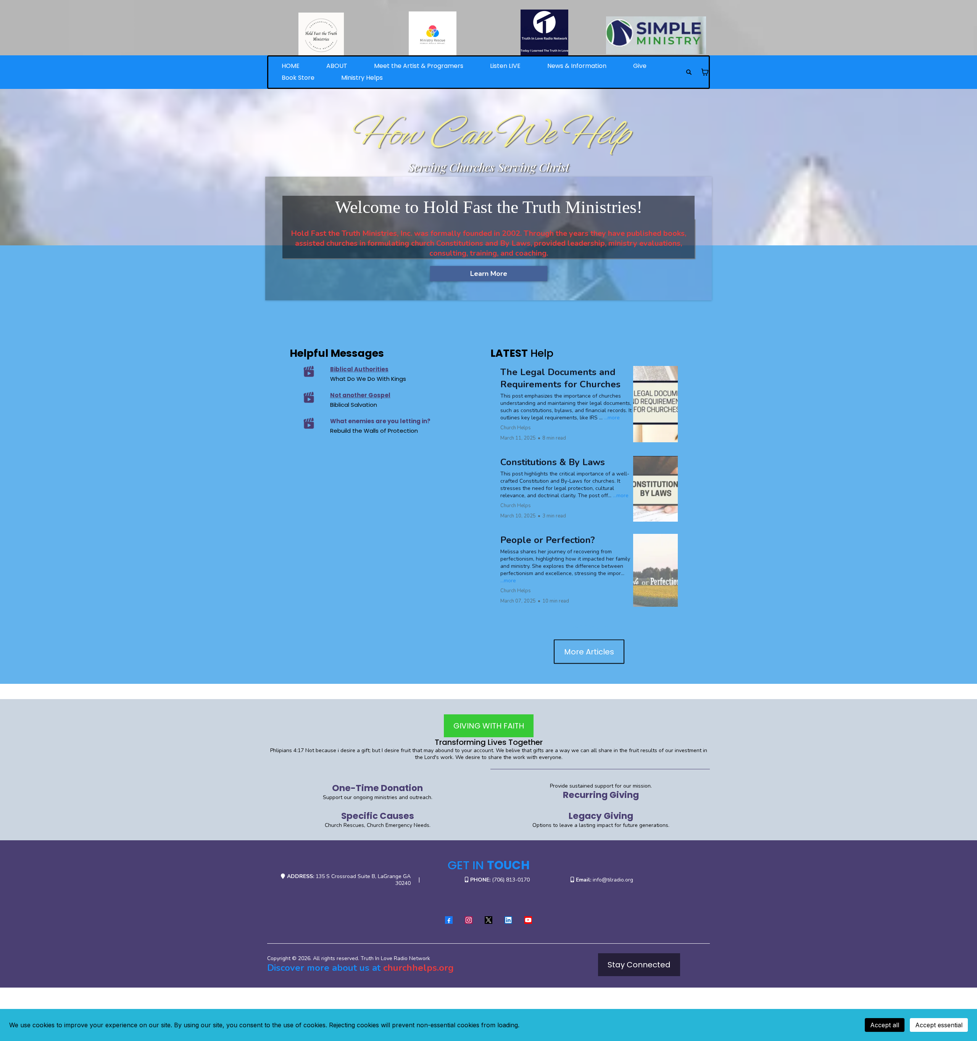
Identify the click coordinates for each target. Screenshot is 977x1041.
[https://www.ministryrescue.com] (433, 35)
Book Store (298, 77)
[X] (488, 920)
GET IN (489, 865)
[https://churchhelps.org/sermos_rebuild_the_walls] (309, 423)
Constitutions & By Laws (552, 462)
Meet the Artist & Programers (418, 65)
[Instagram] (469, 920)
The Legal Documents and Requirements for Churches (560, 378)
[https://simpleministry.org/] (656, 35)
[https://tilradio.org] (544, 33)
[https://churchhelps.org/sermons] (309, 371)
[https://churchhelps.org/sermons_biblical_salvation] (309, 397)
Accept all (884, 1025)
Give (639, 65)
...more (612, 417)
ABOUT (336, 65)
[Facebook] (449, 920)
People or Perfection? (547, 540)
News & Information (576, 65)
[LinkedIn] (508, 920)
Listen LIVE (505, 65)
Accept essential (938, 1025)
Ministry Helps (362, 77)
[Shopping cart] (705, 72)
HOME (291, 65)
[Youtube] (528, 920)
